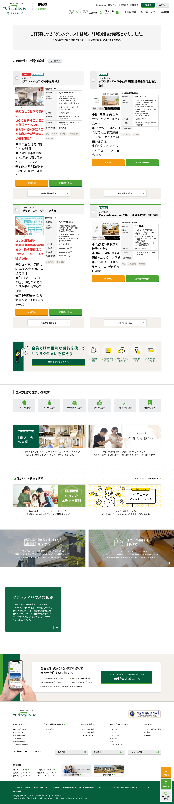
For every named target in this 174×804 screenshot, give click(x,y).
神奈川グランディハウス (45, 773)
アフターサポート (116, 744)
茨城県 (42, 4)
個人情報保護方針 (69, 787)
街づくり (113, 732)
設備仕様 (113, 738)
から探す (24, 407)
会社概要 (147, 732)
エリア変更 (42, 9)
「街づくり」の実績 (87, 732)
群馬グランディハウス (20, 775)
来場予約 (32, 183)
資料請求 (97, 752)
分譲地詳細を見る (48, 193)
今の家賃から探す (19, 735)
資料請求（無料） (66, 183)
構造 (111, 741)
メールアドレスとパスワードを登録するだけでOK (126, 676)
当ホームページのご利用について (37, 787)
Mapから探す (53, 61)
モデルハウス (49, 729)
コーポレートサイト (20, 770)
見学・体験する (89, 12)
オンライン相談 (136, 752)
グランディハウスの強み (152, 729)
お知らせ (38, 751)
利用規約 (56, 787)
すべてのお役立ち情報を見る (147, 478)
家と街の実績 (130, 12)
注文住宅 (109, 12)
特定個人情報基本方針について (91, 787)
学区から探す (18, 738)
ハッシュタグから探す (20, 744)
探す (71, 12)
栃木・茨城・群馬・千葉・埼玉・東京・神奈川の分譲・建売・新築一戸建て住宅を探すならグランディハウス (50, 798)
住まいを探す (18, 724)
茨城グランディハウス (20, 773)
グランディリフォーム (44, 775)
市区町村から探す (19, 729)
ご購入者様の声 (87, 735)
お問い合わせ (18, 791)
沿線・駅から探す (19, 741)
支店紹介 (147, 735)
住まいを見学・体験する (53, 724)
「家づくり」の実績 (87, 729)
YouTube (113, 5)
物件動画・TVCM (20, 751)
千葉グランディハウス (45, 770)
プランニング (114, 735)
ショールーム (48, 732)
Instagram (102, 5)
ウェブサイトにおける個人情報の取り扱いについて (124, 787)
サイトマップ (17, 787)
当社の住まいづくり (148, 12)
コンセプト (114, 729)
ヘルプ (148, 787)
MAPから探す (18, 732)
